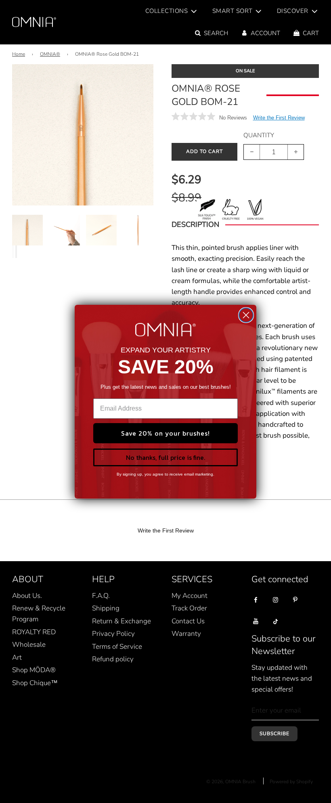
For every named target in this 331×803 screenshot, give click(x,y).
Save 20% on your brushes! (165, 433)
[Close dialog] (246, 315)
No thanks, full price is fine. (165, 457)
